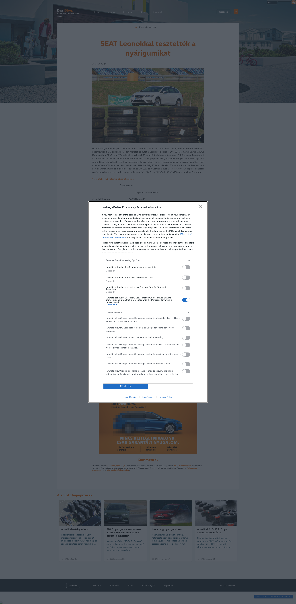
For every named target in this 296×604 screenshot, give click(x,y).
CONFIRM (126, 386)
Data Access (148, 397)
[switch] (186, 267)
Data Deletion (130, 397)
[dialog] (148, 302)
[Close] (201, 207)
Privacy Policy (165, 397)
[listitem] (148, 260)
